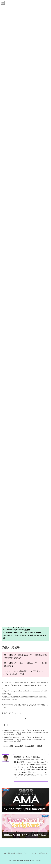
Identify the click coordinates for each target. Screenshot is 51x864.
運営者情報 (11, 853)
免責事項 (19, 853)
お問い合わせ (43, 853)
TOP (4, 853)
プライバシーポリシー (30, 853)
